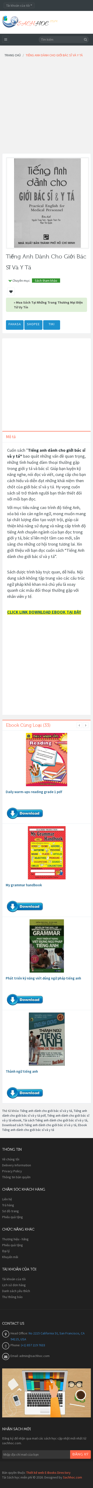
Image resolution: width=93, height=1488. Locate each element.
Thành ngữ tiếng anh (22, 1071)
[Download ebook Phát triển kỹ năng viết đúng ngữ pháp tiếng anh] (47, 946)
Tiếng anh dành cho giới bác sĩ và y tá (46, 1111)
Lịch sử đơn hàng (14, 1285)
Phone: (15, 1345)
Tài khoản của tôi (14, 1279)
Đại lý (6, 1251)
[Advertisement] (46, 107)
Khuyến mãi (10, 1257)
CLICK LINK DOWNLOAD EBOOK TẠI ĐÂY (44, 612)
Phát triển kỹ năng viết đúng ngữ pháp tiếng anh (43, 978)
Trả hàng (8, 1205)
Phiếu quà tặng (12, 1217)
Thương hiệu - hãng (15, 1239)
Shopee (33, 324)
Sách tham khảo (46, 280)
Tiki (51, 324)
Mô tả (11, 436)
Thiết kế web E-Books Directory (48, 1472)
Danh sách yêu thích (16, 1291)
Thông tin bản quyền (16, 1177)
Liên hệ (7, 1199)
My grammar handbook (24, 885)
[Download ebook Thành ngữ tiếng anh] (47, 1039)
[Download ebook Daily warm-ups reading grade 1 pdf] (47, 759)
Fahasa (15, 324)
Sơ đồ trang (10, 1211)
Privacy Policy (12, 1171)
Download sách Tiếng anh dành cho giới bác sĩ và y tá (39, 1125)
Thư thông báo (12, 1297)
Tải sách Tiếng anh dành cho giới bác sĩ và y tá (55, 1120)
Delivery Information (16, 1165)
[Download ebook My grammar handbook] (47, 852)
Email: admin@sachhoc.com (30, 1356)
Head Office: (19, 1333)
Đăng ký (80, 1454)
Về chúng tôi (10, 1159)
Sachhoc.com (72, 1477)
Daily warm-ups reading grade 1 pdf (34, 792)
